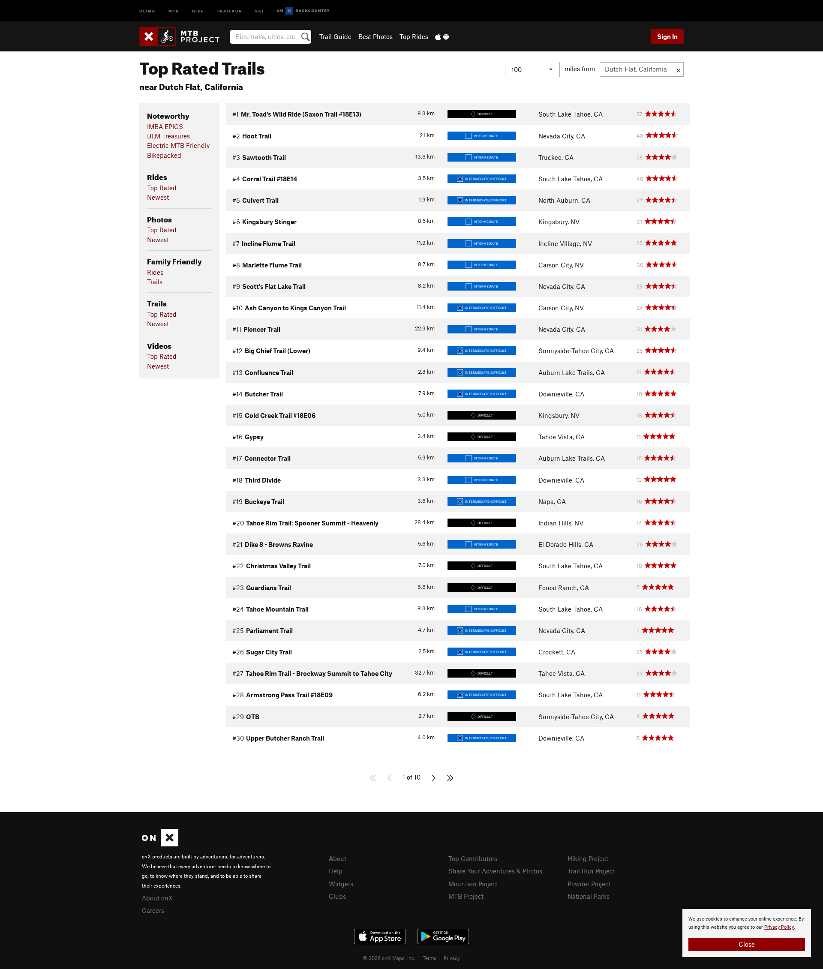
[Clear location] (678, 69)
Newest (158, 197)
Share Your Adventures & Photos (495, 871)
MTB (173, 10)
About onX (157, 898)
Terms (429, 958)
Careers (153, 910)
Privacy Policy (779, 927)
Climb (147, 10)
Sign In (667, 36)
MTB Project (466, 896)
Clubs (337, 896)
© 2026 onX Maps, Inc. (389, 958)
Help (335, 871)
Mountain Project (473, 884)
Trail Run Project (591, 871)
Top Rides (413, 36)
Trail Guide (335, 36)
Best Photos (375, 36)
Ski (259, 10)
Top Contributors (472, 858)
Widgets (341, 884)
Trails (154, 281)
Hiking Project (588, 858)
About (337, 858)
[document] (746, 933)
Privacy (452, 958)
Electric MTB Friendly (178, 145)
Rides (155, 272)
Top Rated (162, 188)
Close (747, 944)
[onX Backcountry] (303, 11)
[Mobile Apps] (442, 36)
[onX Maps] (160, 844)
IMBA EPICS (165, 126)
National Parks (589, 896)
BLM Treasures (168, 136)
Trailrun (229, 10)
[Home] (183, 36)
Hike (198, 10)
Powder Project (589, 884)
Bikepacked (164, 155)
